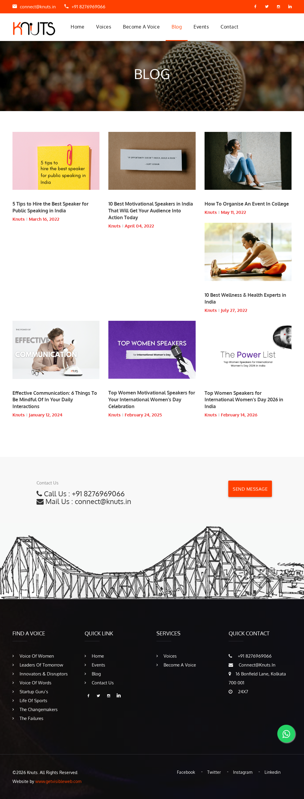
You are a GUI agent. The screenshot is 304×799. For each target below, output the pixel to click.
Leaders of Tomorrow (40, 665)
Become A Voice (141, 27)
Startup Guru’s (33, 691)
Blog (177, 27)
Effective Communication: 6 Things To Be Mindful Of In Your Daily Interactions (54, 400)
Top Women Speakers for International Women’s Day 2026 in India (244, 400)
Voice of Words (34, 683)
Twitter (214, 772)
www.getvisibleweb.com (58, 781)
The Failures (30, 718)
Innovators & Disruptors (43, 674)
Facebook (186, 772)
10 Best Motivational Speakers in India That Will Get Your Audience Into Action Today (150, 210)
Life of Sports (32, 700)
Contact (230, 27)
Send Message (250, 489)
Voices (103, 27)
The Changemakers (38, 709)
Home (77, 27)
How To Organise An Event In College (247, 204)
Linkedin (273, 772)
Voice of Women (36, 656)
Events (201, 27)
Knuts (18, 219)
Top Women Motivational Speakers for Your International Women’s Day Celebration (151, 399)
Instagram (242, 772)
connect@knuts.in (38, 7)
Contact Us (102, 683)
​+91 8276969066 (88, 7)
